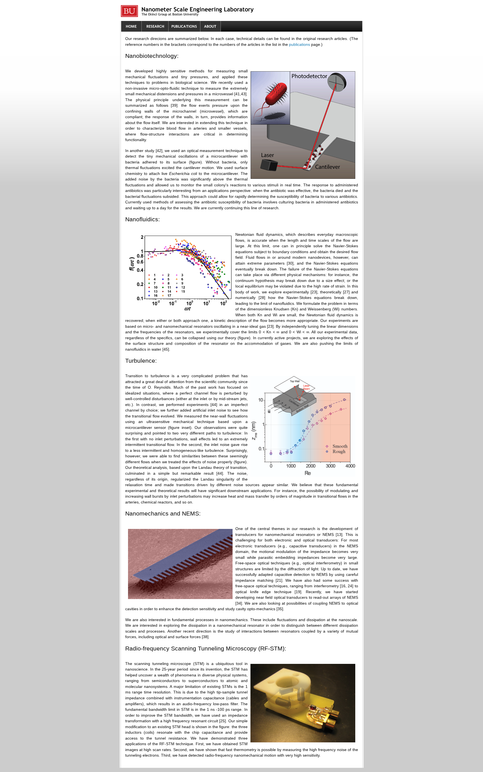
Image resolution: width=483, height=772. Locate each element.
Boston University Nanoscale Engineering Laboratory (217, 11)
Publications (184, 26)
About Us (210, 26)
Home (131, 26)
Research (154, 26)
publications (299, 44)
